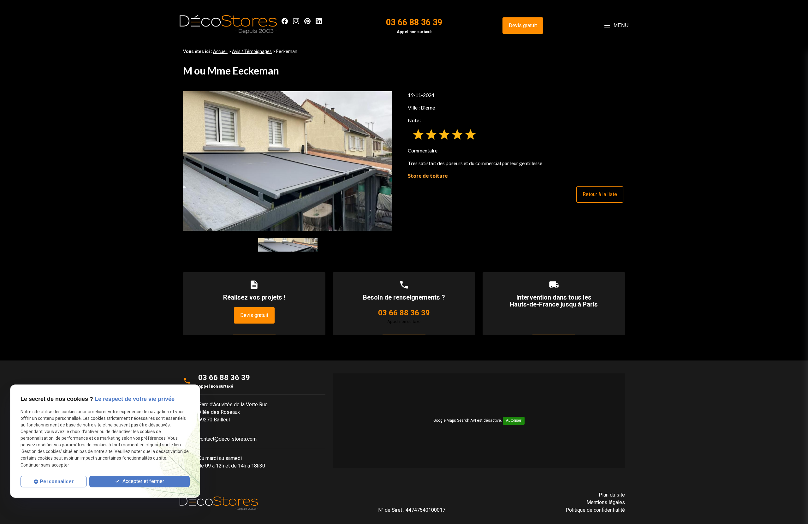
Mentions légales (605, 502)
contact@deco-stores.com (227, 439)
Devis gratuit (523, 25)
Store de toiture (428, 176)
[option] (287, 161)
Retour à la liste (600, 194)
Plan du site (612, 495)
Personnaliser (57, 482)
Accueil (220, 51)
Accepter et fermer (142, 481)
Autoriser (513, 420)
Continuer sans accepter (45, 464)
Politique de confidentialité (595, 510)
